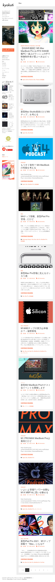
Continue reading (27, 76)
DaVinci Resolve (25, 45)
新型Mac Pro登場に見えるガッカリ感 (36, 274)
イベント (23, 382)
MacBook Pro (31, 184)
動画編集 (42, 79)
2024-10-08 (32, 170)
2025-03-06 (32, 117)
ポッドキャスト (24, 353)
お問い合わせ (5, 20)
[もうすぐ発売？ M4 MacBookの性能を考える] (36, 149)
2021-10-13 (32, 494)
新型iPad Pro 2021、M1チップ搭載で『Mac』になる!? (36, 542)
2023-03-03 (32, 333)
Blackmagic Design (26, 239)
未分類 (3, 77)
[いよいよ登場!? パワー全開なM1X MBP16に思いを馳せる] (36, 473)
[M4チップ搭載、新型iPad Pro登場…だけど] (36, 200)
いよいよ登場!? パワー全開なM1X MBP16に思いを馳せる (35, 491)
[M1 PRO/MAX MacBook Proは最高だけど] (36, 422)
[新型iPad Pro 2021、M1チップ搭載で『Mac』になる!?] (36, 525)
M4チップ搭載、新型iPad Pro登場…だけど (35, 218)
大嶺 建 (24, 61)
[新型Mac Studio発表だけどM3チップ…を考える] (36, 95)
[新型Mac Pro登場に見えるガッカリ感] (36, 257)
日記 (3, 74)
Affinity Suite (5, 57)
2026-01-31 (32, 61)
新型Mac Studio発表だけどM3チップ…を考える (35, 113)
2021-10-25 (32, 443)
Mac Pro (38, 239)
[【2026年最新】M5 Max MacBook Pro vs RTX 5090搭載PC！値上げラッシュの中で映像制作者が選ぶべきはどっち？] (36, 32)
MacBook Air (37, 351)
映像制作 (4, 75)
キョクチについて (6, 11)
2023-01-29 (32, 390)
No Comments (41, 61)
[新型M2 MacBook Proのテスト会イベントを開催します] (36, 369)
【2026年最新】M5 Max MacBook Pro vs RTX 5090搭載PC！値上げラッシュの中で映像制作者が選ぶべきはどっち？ (35, 54)
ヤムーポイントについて (7, 18)
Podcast (32, 45)
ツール (3, 70)
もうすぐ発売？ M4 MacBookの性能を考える (35, 166)
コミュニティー (5, 16)
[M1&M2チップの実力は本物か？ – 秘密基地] (36, 312)
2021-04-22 (32, 546)
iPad (33, 239)
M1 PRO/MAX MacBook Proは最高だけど (35, 439)
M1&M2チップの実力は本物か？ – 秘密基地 (34, 329)
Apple (23, 79)
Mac (34, 79)
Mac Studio (30, 133)
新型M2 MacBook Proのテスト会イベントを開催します (35, 386)
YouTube (37, 45)
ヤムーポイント (5, 72)
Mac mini (27, 351)
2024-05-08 (32, 221)
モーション (4, 14)
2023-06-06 (32, 278)
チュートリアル (5, 68)
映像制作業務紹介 (6, 13)
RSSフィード (5, 156)
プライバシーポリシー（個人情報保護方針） (23, 577)
